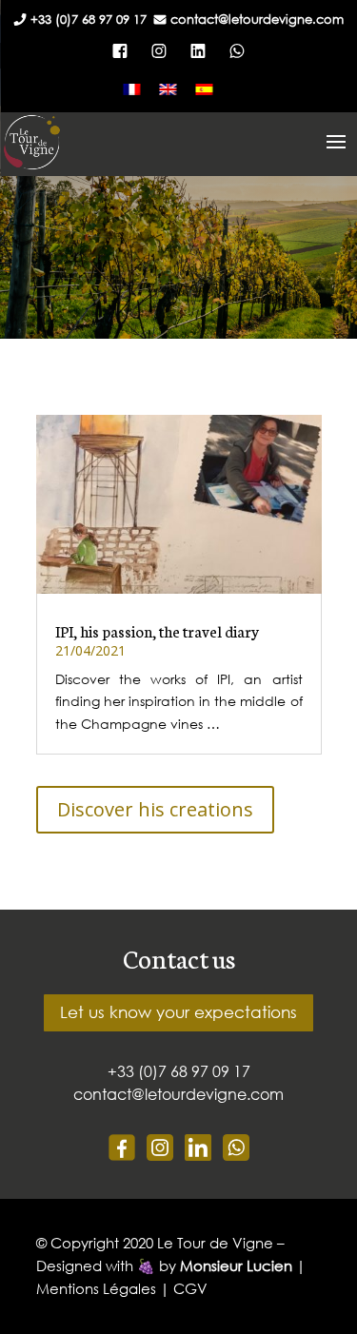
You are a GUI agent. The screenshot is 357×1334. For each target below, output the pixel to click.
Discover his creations (155, 809)
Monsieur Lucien (236, 1265)
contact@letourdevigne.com (257, 19)
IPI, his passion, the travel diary (157, 630)
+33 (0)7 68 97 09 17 (92, 19)
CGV (190, 1288)
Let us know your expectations (178, 1012)
